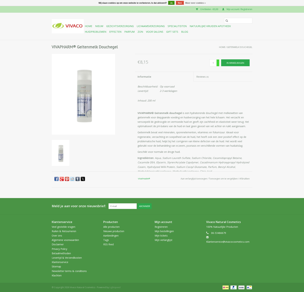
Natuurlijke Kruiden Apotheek (210, 26)
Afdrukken (244, 178)
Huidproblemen (95, 31)
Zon (140, 31)
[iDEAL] (225, 287)
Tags (106, 240)
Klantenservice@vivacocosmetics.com (227, 241)
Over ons (57, 235)
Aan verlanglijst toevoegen (194, 178)
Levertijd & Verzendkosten (67, 257)
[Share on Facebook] (56, 179)
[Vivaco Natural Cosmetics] (68, 26)
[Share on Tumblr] (77, 179)
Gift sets (172, 31)
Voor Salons (154, 31)
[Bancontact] (248, 287)
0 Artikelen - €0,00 (209, 9)
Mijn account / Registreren (239, 9)
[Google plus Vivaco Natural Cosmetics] (230, 206)
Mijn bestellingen (164, 231)
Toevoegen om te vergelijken (223, 178)
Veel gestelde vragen (63, 226)
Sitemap (56, 266)
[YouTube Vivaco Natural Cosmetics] (237, 206)
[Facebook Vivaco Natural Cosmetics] (218, 206)
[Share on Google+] (62, 179)
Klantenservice (60, 262)
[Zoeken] (226, 21)
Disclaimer (58, 244)
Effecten (115, 31)
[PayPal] (233, 287)
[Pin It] (67, 179)
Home (88, 26)
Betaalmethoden (61, 253)
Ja (171, 3)
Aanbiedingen (111, 235)
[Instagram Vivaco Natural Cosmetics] (249, 206)
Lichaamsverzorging (151, 26)
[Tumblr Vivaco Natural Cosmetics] (243, 206)
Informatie (144, 76)
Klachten (57, 275)
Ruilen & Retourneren (64, 231)
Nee (180, 3)
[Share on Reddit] (72, 179)
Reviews (202, 76)
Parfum (129, 31)
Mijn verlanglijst (163, 240)
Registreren (161, 226)
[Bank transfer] (241, 287)
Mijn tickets (161, 235)
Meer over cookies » (195, 3)
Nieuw (99, 26)
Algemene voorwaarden (65, 240)
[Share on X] (83, 179)
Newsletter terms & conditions (69, 271)
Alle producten (111, 226)
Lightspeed (115, 287)
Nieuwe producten (113, 231)
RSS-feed (108, 244)
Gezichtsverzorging (120, 26)
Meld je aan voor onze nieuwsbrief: (79, 206)
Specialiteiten (177, 26)
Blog (184, 31)
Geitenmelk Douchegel (239, 47)
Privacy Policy (59, 249)
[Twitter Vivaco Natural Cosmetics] (224, 206)
